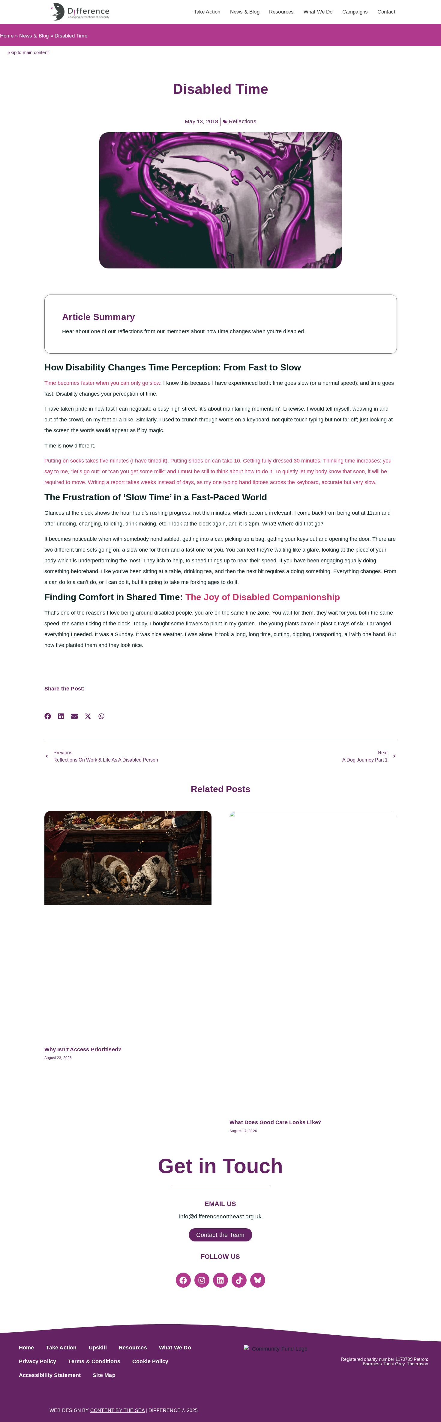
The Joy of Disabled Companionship (262, 597)
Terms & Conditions (94, 1361)
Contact (386, 12)
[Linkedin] (220, 1280)
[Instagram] (201, 1280)
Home (7, 36)
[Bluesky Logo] (257, 1280)
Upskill (98, 1348)
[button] (47, 716)
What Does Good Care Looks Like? (275, 1122)
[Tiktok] (239, 1280)
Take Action (207, 12)
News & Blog (245, 12)
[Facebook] (183, 1280)
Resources (281, 12)
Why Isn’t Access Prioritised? (83, 1049)
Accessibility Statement (50, 1375)
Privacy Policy (37, 1361)
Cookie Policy (150, 1361)
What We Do (318, 12)
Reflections (242, 121)
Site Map (104, 1375)
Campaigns (355, 12)
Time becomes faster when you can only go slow (102, 383)
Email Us (220, 1204)
